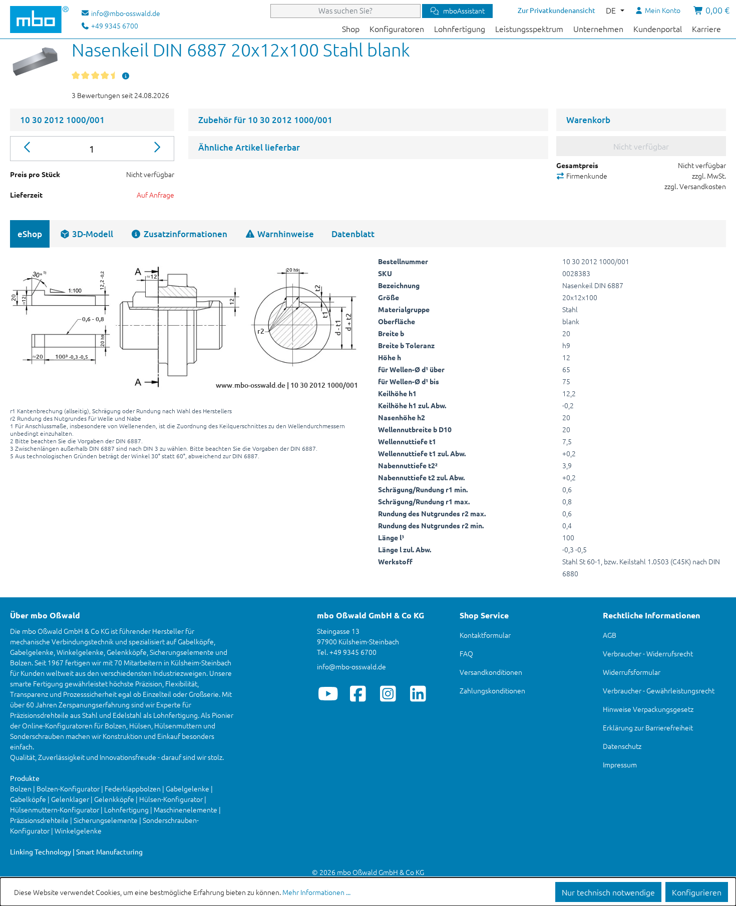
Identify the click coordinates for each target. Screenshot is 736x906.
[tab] (86, 234)
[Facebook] (358, 693)
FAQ (466, 653)
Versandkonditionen (491, 672)
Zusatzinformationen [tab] (184, 234)
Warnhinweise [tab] (284, 234)
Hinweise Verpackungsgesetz (648, 709)
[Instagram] (388, 693)
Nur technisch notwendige (608, 891)
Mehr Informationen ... (316, 892)
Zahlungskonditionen (492, 690)
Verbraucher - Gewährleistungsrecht (658, 690)
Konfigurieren (696, 891)
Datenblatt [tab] (353, 234)
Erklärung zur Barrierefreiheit (648, 727)
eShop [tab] (30, 234)
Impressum (620, 764)
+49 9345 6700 (114, 26)
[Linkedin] (418, 693)
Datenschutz (622, 746)
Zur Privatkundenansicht (556, 10)
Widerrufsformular (631, 672)
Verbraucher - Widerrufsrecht (648, 653)
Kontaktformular (485, 635)
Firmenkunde (586, 176)
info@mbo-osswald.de (351, 666)
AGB (609, 635)
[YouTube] (328, 693)
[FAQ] (125, 76)
